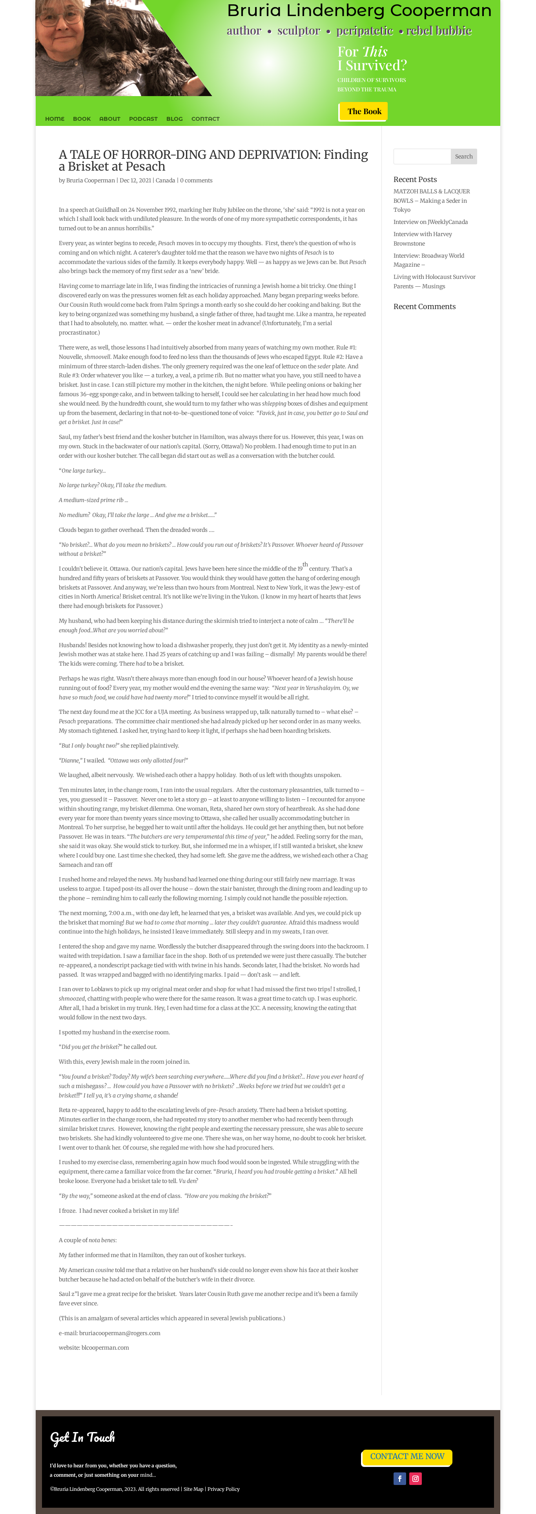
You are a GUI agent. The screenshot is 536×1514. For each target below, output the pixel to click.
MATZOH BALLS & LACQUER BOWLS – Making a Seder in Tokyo (432, 201)
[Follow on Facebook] (400, 1478)
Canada (165, 180)
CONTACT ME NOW (407, 1456)
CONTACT (205, 119)
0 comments (196, 180)
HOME (54, 119)
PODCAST (143, 119)
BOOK (82, 119)
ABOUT (109, 119)
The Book (365, 111)
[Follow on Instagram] (415, 1478)
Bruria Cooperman (90, 180)
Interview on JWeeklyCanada (431, 222)
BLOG (174, 119)
